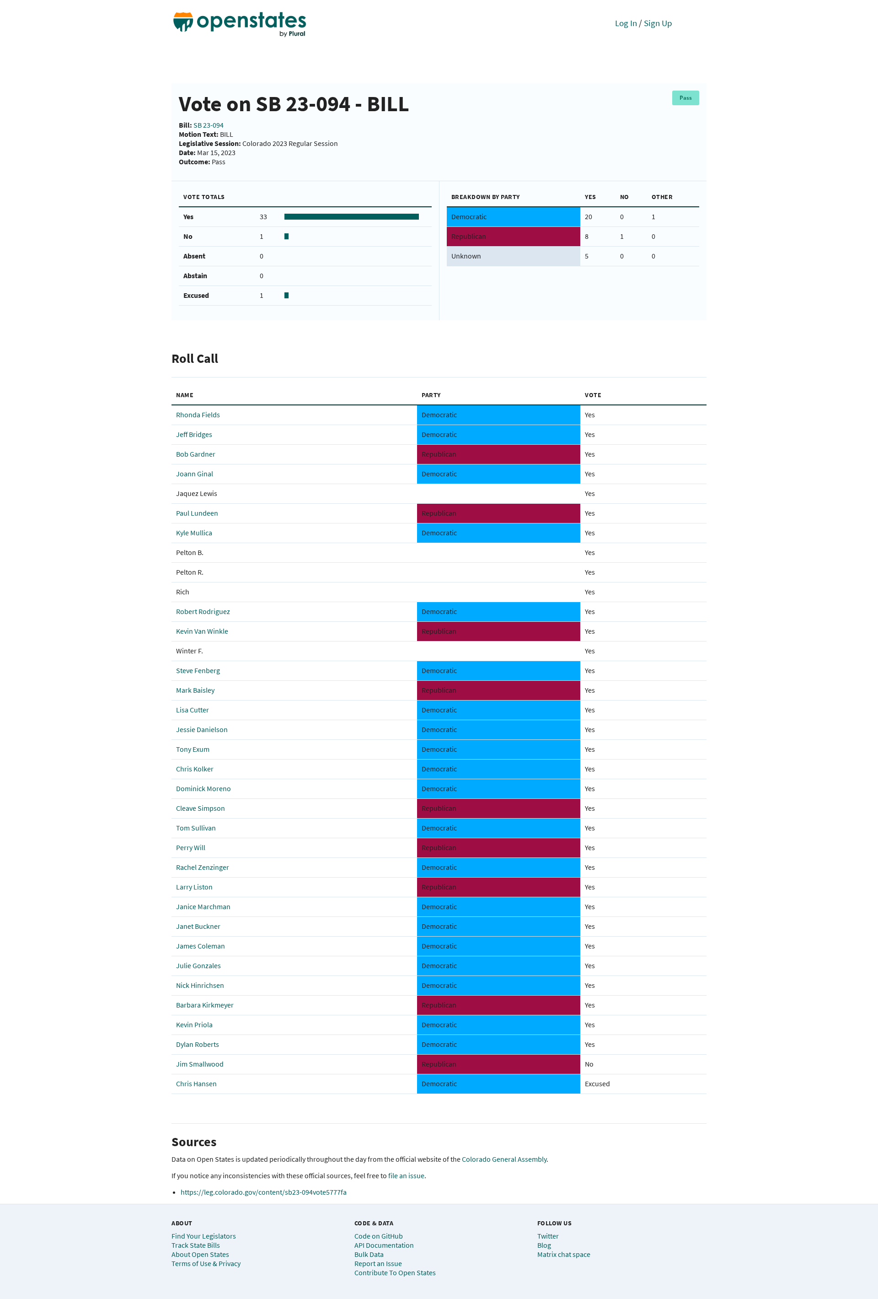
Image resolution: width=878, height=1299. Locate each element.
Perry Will (190, 847)
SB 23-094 (208, 124)
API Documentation (384, 1245)
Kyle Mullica (194, 532)
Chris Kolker (195, 768)
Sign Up (658, 22)
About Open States (200, 1254)
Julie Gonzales (198, 965)
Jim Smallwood (200, 1063)
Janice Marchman (203, 906)
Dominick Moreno (203, 788)
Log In (626, 22)
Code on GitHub (378, 1235)
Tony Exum (192, 749)
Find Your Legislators (203, 1235)
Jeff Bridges (194, 434)
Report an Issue (378, 1263)
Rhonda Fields (198, 414)
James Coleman (200, 945)
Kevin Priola (194, 1024)
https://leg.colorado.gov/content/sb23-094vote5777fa (264, 1192)
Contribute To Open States (395, 1272)
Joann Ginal (194, 473)
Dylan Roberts (197, 1044)
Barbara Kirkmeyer (205, 1004)
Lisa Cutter (192, 709)
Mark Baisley (195, 690)
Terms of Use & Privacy (206, 1263)
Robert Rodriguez (203, 611)
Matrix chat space (563, 1254)
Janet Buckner (198, 926)
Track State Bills (195, 1245)
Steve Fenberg (198, 670)
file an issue (406, 1175)
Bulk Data (369, 1254)
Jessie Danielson (202, 729)
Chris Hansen (196, 1083)
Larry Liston (194, 886)
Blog (544, 1245)
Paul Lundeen (197, 512)
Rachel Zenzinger (202, 867)
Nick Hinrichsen (200, 985)
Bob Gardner (195, 453)
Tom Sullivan (196, 827)
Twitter (548, 1235)
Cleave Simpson (200, 808)
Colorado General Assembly (504, 1159)
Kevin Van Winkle (202, 631)
